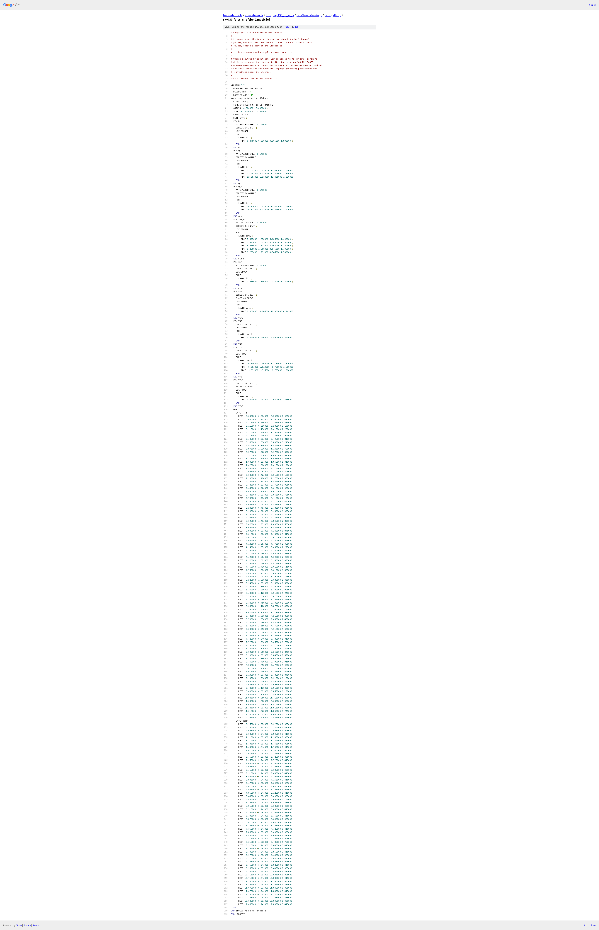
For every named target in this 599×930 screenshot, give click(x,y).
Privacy (27, 925)
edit (295, 27)
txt (586, 925)
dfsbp (337, 15)
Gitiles (19, 925)
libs (268, 15)
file (287, 27)
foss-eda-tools (232, 15)
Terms (36, 925)
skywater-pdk (254, 15)
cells (328, 15)
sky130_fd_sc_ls (283, 15)
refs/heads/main (308, 15)
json (593, 925)
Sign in (592, 4)
